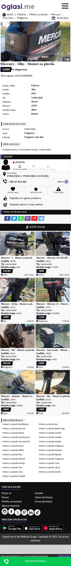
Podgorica (22, 18)
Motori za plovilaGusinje (50, 437)
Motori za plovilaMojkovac (51, 446)
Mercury (55, 14)
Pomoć (5, 497)
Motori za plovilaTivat (49, 463)
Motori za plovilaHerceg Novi (16, 441)
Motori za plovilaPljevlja (50, 454)
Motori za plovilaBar (48, 424)
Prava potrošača (43, 501)
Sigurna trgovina (10, 506)
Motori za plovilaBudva (13, 433)
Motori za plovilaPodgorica (51, 459)
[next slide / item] (68, 41)
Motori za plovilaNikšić (13, 450)
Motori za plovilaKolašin (50, 441)
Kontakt (39, 493)
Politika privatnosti (12, 501)
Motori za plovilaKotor (13, 446)
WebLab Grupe (28, 537)
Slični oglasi (37, 227)
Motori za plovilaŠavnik (50, 472)
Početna (21, 14)
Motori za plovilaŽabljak (13, 476)
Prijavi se (6, 493)
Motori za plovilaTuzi (12, 467)
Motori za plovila (38, 14)
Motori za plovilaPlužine (13, 459)
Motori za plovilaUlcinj (49, 467)
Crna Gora (8, 18)
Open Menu (65, 6)
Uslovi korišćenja (44, 497)
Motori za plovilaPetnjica (50, 450)
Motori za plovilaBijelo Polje (52, 428)
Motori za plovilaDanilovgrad (16, 437)
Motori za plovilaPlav (12, 454)
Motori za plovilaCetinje (50, 433)
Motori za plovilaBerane (13, 428)
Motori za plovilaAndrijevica (15, 424)
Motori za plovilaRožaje (13, 463)
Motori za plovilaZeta (12, 472)
